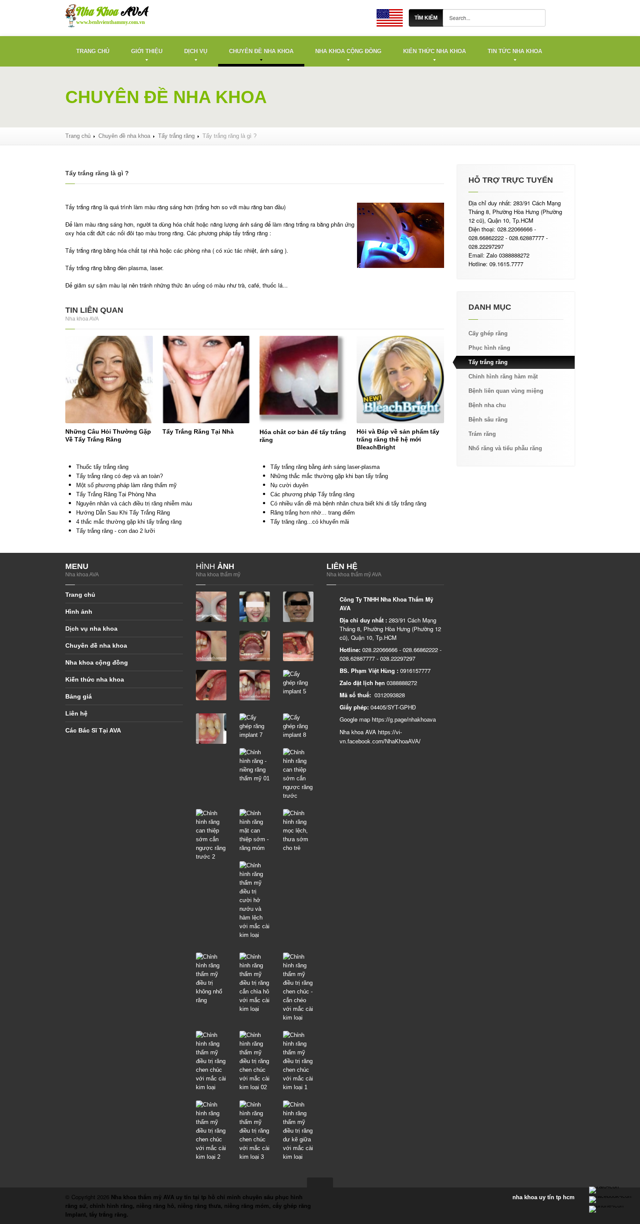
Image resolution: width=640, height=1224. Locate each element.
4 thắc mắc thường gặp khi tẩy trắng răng (129, 521)
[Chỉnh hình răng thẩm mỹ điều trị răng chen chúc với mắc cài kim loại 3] (254, 1130)
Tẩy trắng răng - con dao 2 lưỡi (115, 531)
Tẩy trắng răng (176, 136)
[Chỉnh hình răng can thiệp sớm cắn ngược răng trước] (298, 774)
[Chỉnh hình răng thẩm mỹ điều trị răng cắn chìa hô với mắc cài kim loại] (254, 983)
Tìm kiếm (426, 18)
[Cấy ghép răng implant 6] (211, 728)
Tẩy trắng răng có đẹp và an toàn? (119, 476)
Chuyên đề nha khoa (261, 51)
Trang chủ (92, 51)
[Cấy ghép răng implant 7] (254, 726)
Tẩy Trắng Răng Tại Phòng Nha (116, 494)
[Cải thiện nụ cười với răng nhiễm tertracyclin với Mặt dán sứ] (211, 645)
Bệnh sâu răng (488, 419)
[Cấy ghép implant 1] (254, 645)
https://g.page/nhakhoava (404, 719)
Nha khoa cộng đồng (348, 51)
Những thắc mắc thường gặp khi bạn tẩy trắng (329, 476)
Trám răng (482, 434)
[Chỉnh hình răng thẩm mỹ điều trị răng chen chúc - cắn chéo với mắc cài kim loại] (298, 987)
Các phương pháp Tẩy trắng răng (312, 494)
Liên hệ (76, 713)
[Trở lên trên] (320, 1182)
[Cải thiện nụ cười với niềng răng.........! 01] (254, 606)
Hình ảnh (78, 611)
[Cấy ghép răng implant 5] (298, 682)
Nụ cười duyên (289, 485)
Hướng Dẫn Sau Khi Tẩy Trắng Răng (123, 512)
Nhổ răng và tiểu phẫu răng (505, 448)
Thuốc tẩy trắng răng (102, 467)
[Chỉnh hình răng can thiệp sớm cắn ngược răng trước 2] (211, 835)
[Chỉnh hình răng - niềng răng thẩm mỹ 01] (254, 765)
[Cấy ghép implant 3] (211, 685)
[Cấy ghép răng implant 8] (298, 726)
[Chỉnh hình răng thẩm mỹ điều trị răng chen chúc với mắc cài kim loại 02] (254, 1061)
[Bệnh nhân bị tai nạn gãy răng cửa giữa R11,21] (211, 606)
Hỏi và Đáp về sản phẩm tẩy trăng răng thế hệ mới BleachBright (398, 439)
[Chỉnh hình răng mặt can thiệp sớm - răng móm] (254, 830)
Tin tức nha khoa (515, 51)
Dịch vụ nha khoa (91, 628)
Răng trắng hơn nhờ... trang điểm (312, 512)
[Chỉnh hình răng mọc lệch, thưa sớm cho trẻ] (298, 830)
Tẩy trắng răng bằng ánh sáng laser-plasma (325, 467)
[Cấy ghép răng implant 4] (254, 685)
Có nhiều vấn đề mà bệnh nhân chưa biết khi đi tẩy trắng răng (348, 503)
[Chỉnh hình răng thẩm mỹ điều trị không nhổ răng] (211, 978)
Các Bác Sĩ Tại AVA (93, 730)
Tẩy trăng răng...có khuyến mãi (309, 521)
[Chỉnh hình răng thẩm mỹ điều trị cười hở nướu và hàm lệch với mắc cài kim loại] (254, 900)
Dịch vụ (195, 51)
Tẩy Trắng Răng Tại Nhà (198, 431)
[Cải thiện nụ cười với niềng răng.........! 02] (298, 606)
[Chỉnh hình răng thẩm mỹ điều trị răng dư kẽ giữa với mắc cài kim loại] (298, 1130)
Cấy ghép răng (488, 333)
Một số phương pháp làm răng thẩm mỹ (126, 485)
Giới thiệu (146, 51)
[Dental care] (390, 17)
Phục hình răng (489, 347)
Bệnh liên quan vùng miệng (505, 391)
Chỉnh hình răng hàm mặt (503, 376)
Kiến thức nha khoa (434, 51)
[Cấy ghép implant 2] (298, 645)
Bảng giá (78, 696)
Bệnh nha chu (487, 405)
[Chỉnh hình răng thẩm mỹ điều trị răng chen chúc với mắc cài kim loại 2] (211, 1130)
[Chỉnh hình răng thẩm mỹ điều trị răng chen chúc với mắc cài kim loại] (211, 1061)
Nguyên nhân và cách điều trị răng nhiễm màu (134, 503)
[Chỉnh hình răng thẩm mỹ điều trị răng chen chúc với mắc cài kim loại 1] (298, 1061)
